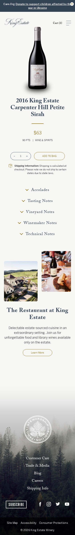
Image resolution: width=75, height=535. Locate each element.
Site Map (12, 523)
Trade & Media (37, 465)
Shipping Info (37, 488)
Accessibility (29, 523)
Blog (37, 473)
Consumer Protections (53, 523)
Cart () (57, 23)
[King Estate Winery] (38, 429)
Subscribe (16, 504)
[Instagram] (48, 504)
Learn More (37, 352)
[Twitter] (58, 504)
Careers (37, 481)
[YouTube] (67, 504)
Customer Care (37, 458)
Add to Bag (49, 156)
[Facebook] (40, 504)
